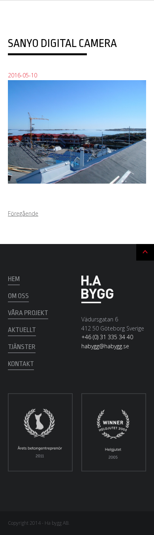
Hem (14, 279)
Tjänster (22, 347)
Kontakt (21, 364)
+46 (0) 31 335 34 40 (107, 337)
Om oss (18, 296)
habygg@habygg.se (105, 346)
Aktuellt (22, 330)
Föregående (23, 213)
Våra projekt (28, 313)
